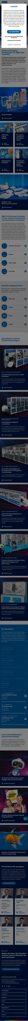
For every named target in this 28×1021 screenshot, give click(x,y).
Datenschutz (17, 44)
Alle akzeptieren (14, 31)
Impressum (10, 44)
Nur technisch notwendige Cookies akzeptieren (14, 37)
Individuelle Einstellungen (14, 40)
